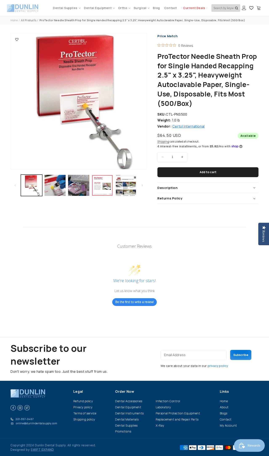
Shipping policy (84, 419)
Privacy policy (82, 407)
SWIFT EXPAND (42, 449)
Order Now (124, 391)
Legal (78, 391)
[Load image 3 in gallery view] (78, 185)
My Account (228, 425)
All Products (28, 20)
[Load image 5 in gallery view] (126, 185)
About (224, 407)
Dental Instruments (129, 413)
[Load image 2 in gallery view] (55, 185)
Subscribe (240, 355)
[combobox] (225, 8)
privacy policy (218, 366)
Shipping (163, 141)
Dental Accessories (128, 401)
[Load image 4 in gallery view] (102, 185)
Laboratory (163, 407)
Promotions (123, 431)
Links (224, 391)
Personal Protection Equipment (178, 413)
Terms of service (84, 413)
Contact (226, 419)
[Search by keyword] (236, 8)
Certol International (188, 126)
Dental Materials (127, 419)
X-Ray (160, 425)
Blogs (223, 413)
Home (14, 20)
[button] (66, 8)
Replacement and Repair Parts (177, 419)
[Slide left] (15, 185)
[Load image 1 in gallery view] (31, 185)
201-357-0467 (25, 419)
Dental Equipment (128, 407)
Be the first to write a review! (134, 302)
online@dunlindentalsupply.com (36, 423)
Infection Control (168, 401)
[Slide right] (142, 185)
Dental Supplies (126, 425)
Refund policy (83, 401)
